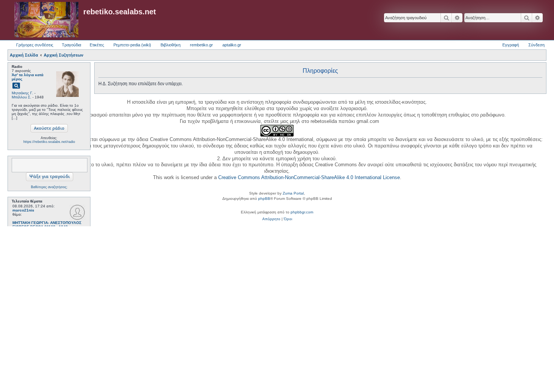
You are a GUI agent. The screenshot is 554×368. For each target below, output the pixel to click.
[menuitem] (271, 219)
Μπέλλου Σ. (21, 97)
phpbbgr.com (302, 212)
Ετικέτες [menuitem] (97, 45)
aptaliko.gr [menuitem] (231, 45)
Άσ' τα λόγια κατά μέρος (27, 77)
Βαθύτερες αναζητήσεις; (49, 187)
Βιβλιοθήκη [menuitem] (171, 45)
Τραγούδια (71, 45)
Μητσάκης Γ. (22, 93)
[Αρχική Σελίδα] (46, 20)
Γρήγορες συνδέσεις (34, 45)
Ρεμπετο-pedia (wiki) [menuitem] (132, 45)
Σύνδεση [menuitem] (536, 45)
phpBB (264, 198)
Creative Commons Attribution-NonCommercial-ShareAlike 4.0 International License (309, 177)
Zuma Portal (293, 193)
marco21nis (23, 210)
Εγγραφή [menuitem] (510, 45)
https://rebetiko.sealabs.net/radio (49, 142)
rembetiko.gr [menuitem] (201, 45)
